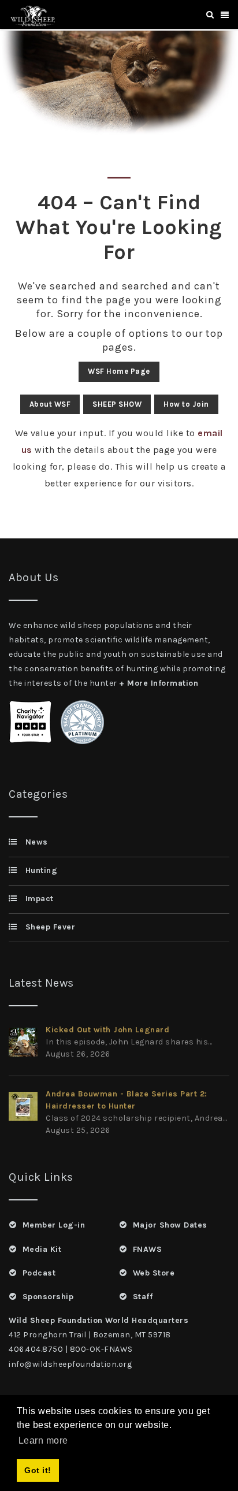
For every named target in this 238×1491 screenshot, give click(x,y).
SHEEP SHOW (117, 404)
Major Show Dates (170, 1225)
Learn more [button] (43, 1440)
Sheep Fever (50, 927)
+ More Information (158, 683)
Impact (39, 898)
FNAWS (147, 1249)
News (36, 842)
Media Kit (42, 1249)
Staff (143, 1297)
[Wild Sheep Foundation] (31, 14)
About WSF (50, 404)
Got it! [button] (37, 1470)
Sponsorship (48, 1297)
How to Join (186, 404)
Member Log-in (54, 1225)
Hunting (41, 870)
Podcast (39, 1273)
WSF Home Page (119, 371)
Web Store (153, 1273)
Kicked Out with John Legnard (107, 1030)
